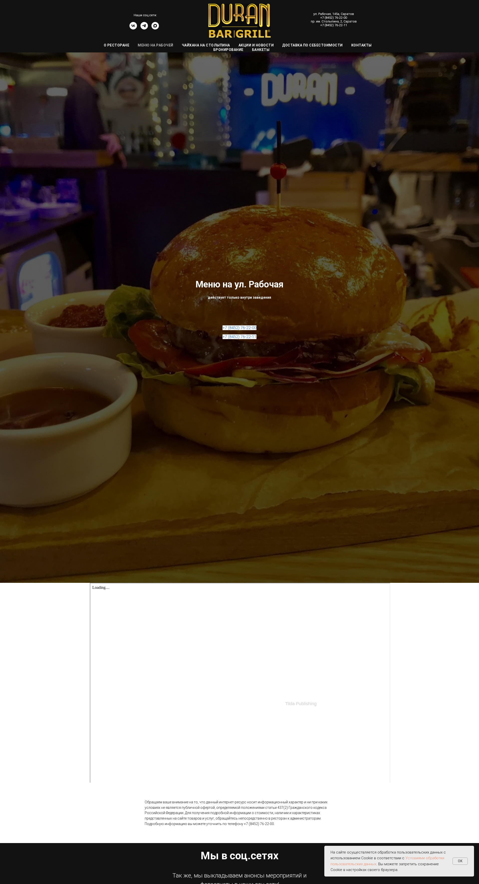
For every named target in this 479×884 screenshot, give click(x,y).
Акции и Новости (256, 45)
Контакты (361, 45)
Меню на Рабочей (155, 45)
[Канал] (155, 28)
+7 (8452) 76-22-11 (333, 25)
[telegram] (144, 28)
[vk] (133, 28)
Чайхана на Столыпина (206, 45)
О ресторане (116, 45)
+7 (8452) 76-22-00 (333, 17)
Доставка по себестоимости (312, 45)
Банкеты (261, 50)
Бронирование (228, 50)
